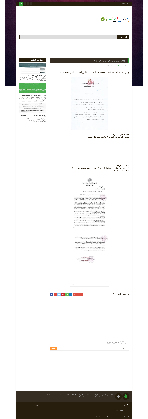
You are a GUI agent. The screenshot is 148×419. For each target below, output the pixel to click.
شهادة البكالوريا (108, 65)
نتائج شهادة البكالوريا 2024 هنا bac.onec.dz (34, 76)
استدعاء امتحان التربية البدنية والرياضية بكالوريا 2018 (33, 116)
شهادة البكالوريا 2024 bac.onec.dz (107, 416)
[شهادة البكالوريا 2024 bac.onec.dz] (114, 22)
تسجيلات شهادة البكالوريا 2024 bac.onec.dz (34, 95)
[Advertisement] (50, 20)
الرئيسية (115, 65)
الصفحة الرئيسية (124, 3)
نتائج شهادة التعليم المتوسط (121, 410)
